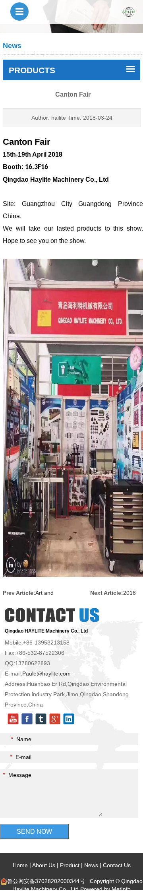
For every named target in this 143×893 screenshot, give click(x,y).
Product (69, 865)
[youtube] (13, 718)
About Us (43, 865)
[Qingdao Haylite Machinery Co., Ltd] (128, 11)
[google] (54, 718)
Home (20, 865)
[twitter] (40, 718)
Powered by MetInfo (105, 889)
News (91, 865)
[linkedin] (68, 718)
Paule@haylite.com (46, 673)
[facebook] (27, 718)
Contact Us (117, 865)
